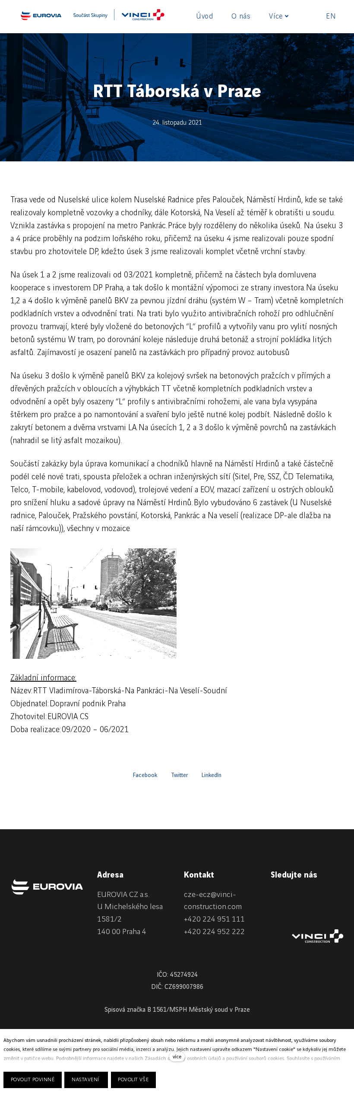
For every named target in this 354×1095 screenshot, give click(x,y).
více (177, 1057)
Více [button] (276, 16)
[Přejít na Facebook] (297, 896)
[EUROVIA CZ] (41, 15)
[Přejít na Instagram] (320, 896)
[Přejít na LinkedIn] (275, 896)
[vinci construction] (318, 936)
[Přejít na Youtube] (275, 912)
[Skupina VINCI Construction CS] (118, 17)
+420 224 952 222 (214, 932)
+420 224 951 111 (214, 919)
